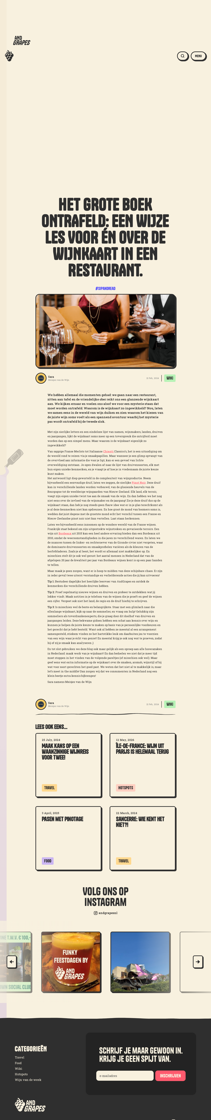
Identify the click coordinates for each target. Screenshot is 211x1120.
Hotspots (21, 1074)
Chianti (108, 451)
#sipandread (105, 288)
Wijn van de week (28, 1079)
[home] (17, 56)
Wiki (18, 1068)
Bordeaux (65, 533)
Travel (19, 1057)
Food (18, 1063)
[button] (198, 55)
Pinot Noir (139, 482)
